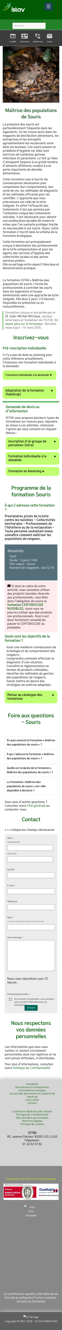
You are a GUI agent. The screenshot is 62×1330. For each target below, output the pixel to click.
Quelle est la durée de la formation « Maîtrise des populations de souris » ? (30, 770)
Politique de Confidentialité (31, 1068)
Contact (49, 38)
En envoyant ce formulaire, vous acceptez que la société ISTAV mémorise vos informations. (34, 999)
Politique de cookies (32, 1124)
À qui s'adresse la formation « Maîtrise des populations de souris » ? (30, 756)
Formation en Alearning (26, 471)
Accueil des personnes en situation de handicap (32, 1095)
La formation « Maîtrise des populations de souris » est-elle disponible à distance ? (26, 786)
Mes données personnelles (32, 1118)
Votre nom (12, 854)
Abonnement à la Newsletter (32, 1087)
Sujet (10, 917)
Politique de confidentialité (32, 1114)
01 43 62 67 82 (32, 1144)
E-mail (11, 886)
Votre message (15, 937)
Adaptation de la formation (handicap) (29, 392)
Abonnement (24, 38)
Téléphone (12, 902)
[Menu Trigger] (48, 6)
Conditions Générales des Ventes (32, 1111)
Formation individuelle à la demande (29, 375)
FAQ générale (36, 805)
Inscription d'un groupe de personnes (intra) (32, 443)
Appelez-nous (38, 38)
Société (10, 870)
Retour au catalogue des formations (31, 696)
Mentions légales (32, 1121)
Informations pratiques (32, 1090)
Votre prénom (13, 842)
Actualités (12, 38)
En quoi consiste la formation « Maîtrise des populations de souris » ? (31, 742)
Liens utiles (32, 1100)
